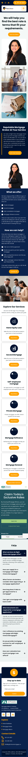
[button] (23, 8)
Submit (14, 694)
